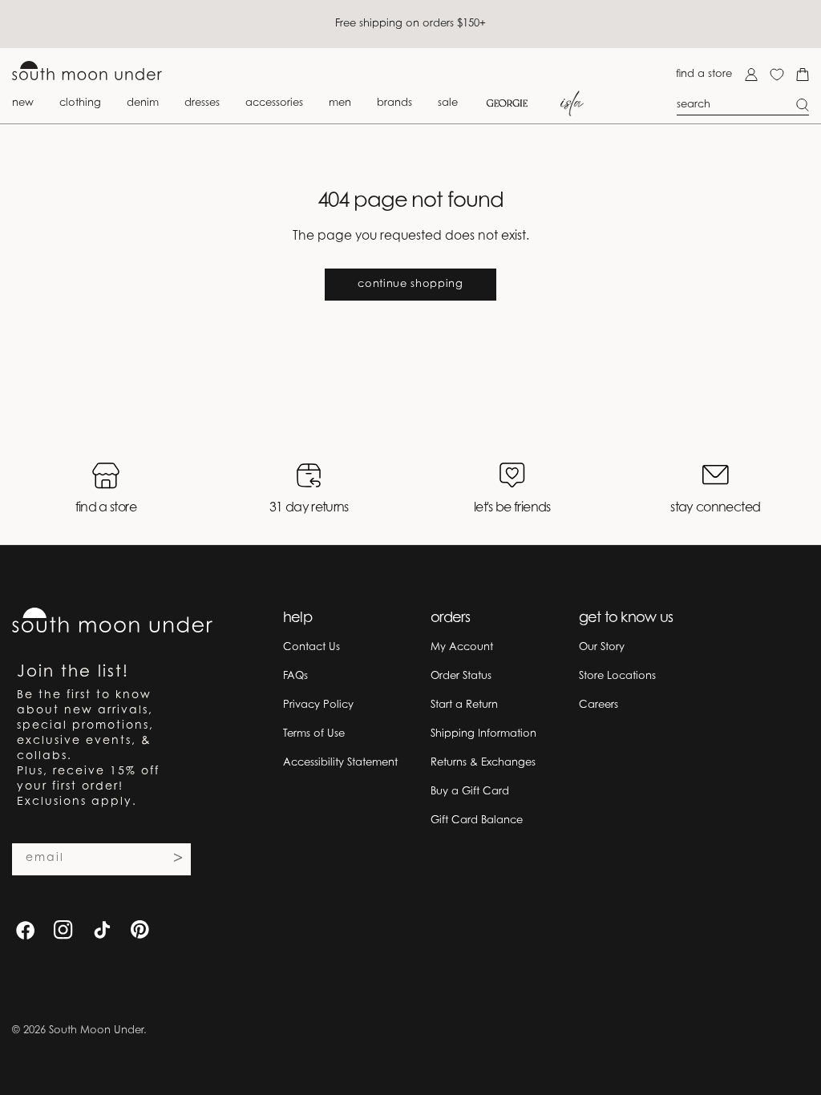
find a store (704, 74)
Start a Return (464, 705)
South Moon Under (96, 1030)
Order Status (461, 676)
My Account (462, 647)
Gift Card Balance (477, 820)
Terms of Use (314, 734)
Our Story (602, 647)
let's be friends (512, 508)
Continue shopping (410, 284)
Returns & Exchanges (483, 763)
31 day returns (309, 508)
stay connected (715, 508)
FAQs (295, 676)
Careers (598, 705)
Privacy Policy (318, 705)
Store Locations (617, 676)
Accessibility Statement (340, 763)
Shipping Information (483, 734)
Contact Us (311, 647)
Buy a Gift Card (470, 791)
